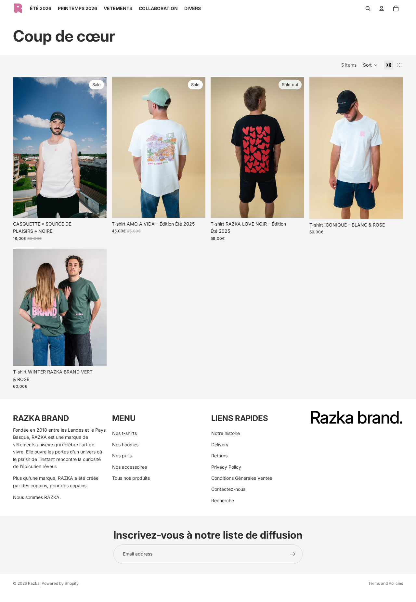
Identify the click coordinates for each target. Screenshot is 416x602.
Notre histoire (225, 433)
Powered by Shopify (60, 583)
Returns (219, 455)
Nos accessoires (129, 467)
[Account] (381, 8)
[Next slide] (97, 147)
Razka (34, 583)
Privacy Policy (226, 467)
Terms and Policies (385, 583)
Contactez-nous (228, 489)
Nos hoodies (125, 444)
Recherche (222, 500)
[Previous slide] (22, 147)
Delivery (219, 444)
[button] (370, 65)
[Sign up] (293, 554)
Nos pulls (122, 455)
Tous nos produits (131, 478)
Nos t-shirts (124, 433)
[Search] (368, 8)
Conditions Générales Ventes (241, 478)
